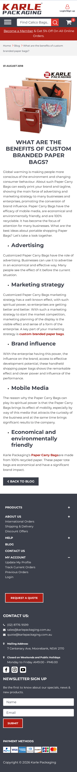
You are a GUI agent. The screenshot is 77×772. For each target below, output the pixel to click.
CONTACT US (15, 551)
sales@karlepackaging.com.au (29, 630)
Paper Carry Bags (45, 455)
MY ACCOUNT (15, 557)
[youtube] (23, 670)
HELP (9, 538)
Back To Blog (22, 481)
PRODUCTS (13, 507)
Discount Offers (16, 531)
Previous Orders (16, 572)
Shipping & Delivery (19, 526)
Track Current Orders (20, 567)
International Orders (19, 521)
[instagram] (14, 670)
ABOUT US (13, 516)
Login (9, 577)
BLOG (9, 544)
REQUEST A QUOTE (24, 597)
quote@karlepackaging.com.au (29, 634)
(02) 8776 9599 (18, 625)
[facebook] (6, 670)
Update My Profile (18, 562)
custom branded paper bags (41, 334)
